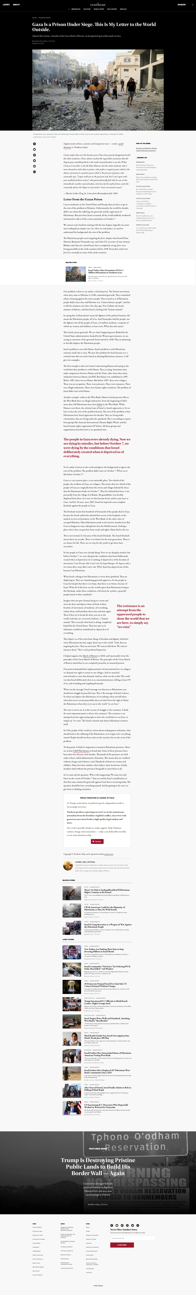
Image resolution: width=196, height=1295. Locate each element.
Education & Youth (38, 1235)
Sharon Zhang (90, 976)
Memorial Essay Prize (92, 1259)
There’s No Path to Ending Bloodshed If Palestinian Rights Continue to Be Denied (107, 891)
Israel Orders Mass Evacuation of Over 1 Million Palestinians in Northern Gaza (105, 271)
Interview (87, 1050)
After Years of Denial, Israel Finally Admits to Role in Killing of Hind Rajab (107, 1089)
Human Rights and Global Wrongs (68, 1242)
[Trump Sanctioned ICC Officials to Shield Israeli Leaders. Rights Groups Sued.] (72, 1004)
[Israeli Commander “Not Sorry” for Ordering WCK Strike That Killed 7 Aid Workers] (72, 970)
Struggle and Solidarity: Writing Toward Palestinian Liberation (67, 1228)
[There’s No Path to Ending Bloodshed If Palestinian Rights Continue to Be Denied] (72, 893)
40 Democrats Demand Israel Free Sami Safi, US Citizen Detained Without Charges (105, 985)
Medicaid (123, 9)
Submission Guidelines (92, 1247)
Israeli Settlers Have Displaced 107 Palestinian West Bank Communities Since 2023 (107, 1071)
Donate (182, 4)
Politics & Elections (38, 1255)
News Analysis (89, 998)
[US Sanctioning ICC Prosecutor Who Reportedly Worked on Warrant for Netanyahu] (72, 1108)
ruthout (51, 41)
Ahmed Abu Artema (40, 41)
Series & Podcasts (38, 1275)
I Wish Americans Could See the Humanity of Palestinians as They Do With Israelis (104, 908)
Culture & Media (37, 1227)
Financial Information (91, 1251)
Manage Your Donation (92, 1235)
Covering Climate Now (67, 1268)
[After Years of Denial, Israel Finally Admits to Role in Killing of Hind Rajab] (72, 1091)
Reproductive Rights (38, 1267)
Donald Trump (99, 9)
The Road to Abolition (67, 1247)
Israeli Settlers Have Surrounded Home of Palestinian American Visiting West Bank (107, 1054)
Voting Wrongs (65, 1259)
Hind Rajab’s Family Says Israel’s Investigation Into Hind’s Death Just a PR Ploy (106, 1037)
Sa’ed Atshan (89, 917)
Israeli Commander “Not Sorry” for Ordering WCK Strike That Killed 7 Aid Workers (107, 967)
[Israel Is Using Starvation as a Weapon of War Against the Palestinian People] (72, 928)
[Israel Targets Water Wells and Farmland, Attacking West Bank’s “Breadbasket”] (72, 1022)
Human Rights (45, 18)
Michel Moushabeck (91, 900)
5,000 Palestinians (81, 751)
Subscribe (89, 1243)
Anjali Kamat (89, 1063)
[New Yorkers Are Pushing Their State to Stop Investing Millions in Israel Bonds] (72, 952)
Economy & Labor (37, 1231)
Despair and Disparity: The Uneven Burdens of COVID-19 (68, 1235)
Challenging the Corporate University (66, 1263)
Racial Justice (36, 1263)
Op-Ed (34, 18)
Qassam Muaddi (90, 1028)
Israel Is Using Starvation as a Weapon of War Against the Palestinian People (107, 926)
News (90, 267)
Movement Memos (66, 1255)
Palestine (87, 9)
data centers (112, 9)
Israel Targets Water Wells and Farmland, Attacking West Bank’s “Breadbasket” (107, 1019)
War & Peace (97, 267)
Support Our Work (91, 1239)
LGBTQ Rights (36, 1251)
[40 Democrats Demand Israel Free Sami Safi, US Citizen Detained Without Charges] (72, 987)
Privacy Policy (90, 1255)
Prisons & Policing (38, 1259)
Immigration (75, 9)
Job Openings (90, 1268)
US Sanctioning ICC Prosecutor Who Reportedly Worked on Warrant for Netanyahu (106, 1106)
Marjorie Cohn (90, 934)
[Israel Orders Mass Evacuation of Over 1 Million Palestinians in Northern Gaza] (76, 274)
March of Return (90, 656)
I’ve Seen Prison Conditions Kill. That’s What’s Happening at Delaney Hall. (146, 230)
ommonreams (99, 1080)
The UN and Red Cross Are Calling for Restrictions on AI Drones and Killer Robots (145, 218)
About (16, 4)
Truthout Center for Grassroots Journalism (92, 1263)
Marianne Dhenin (90, 959)
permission (109, 854)
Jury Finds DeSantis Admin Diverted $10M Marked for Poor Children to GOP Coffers (146, 191)
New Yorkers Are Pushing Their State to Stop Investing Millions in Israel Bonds (104, 950)
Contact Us (89, 1272)
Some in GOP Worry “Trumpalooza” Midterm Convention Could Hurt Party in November (146, 204)
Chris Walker (93, 281)
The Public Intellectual (67, 1251)
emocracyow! (99, 1063)
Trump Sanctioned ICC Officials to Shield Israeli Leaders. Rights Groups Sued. (105, 1002)
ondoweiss (99, 1028)
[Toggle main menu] (191, 4)
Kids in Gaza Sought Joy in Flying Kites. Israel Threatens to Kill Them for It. (146, 179)
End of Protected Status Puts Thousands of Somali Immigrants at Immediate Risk (146, 167)
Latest (6, 4)
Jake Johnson (90, 1080)
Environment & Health (39, 1239)
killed (99, 404)
